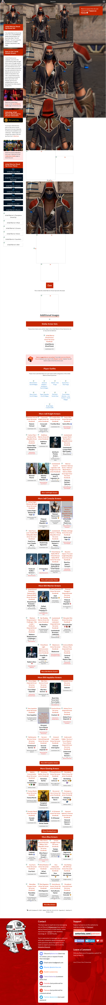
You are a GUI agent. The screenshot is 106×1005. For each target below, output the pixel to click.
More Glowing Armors (50, 831)
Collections (16, 136)
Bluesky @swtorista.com (52, 967)
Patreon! (90, 927)
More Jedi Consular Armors (49, 580)
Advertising (88, 962)
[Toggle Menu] (104, 1)
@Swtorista (52, 927)
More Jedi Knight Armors (50, 492)
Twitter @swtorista (51, 997)
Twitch (49, 931)
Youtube (47, 983)
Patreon (47, 990)
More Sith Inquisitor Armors (49, 763)
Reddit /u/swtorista (51, 972)
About (75, 962)
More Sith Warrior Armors (49, 671)
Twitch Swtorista (50, 976)
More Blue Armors (49, 904)
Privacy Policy (81, 962)
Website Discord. (44, 947)
